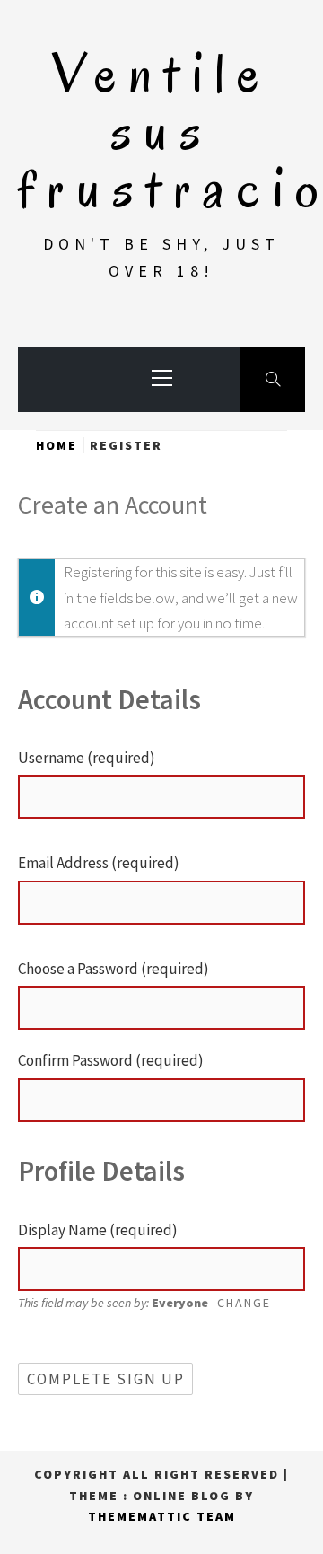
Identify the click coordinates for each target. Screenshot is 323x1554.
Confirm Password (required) (111, 1060)
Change (244, 1303)
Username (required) (86, 758)
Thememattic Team (162, 1516)
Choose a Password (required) (113, 969)
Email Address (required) (98, 863)
